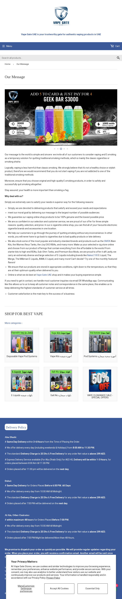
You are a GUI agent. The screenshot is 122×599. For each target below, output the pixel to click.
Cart (117, 46)
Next (115, 117)
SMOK (107, 241)
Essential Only (93, 588)
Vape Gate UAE (44, 275)
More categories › (13, 323)
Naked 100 (92, 255)
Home (7, 64)
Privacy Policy (53, 578)
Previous (7, 117)
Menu (9, 46)
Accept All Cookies (59, 588)
